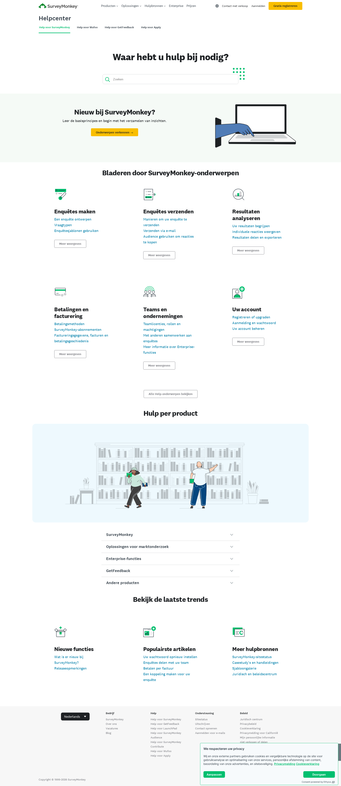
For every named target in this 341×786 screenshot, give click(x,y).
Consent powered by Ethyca (316, 781)
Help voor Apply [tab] (151, 27)
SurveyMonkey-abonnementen (77, 329)
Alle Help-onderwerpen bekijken (171, 394)
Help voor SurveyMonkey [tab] (54, 27)
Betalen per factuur (158, 668)
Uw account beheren (248, 328)
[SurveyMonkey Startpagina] (58, 6)
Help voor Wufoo (161, 751)
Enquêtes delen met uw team (166, 662)
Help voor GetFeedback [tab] (119, 27)
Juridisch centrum (251, 719)
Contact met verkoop (235, 6)
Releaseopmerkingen (70, 668)
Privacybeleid (248, 724)
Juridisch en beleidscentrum (254, 674)
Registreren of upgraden (251, 317)
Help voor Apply (160, 755)
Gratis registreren (285, 6)
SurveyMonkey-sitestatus (252, 657)
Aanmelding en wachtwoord (254, 323)
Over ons (111, 724)
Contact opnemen (206, 728)
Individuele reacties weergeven (256, 231)
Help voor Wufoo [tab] (87, 27)
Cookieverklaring (307, 763)
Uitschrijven (202, 724)
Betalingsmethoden (69, 324)
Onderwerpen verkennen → (114, 132)
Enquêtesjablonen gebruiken (76, 230)
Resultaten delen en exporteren (257, 237)
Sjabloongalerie (244, 668)
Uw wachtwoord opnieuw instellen (170, 657)
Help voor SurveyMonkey (166, 719)
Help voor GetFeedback (165, 724)
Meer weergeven (70, 244)
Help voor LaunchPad (164, 728)
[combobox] (75, 716)
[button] (170, 535)
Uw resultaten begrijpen (251, 226)
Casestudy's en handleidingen (255, 662)
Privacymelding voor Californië (259, 733)
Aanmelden (258, 6)
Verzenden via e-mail (159, 230)
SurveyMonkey (115, 719)
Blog (108, 733)
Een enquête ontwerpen (72, 219)
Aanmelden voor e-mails (210, 733)
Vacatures (112, 728)
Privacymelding (284, 763)
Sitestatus (201, 719)
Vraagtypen (63, 225)
